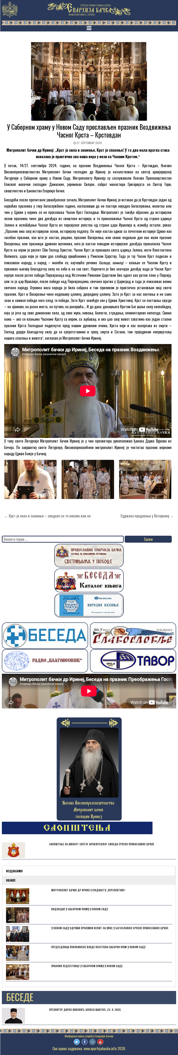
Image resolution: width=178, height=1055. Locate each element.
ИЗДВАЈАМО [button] (14, 871)
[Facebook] (85, 1042)
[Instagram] (92, 1042)
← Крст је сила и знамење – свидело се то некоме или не (47, 516)
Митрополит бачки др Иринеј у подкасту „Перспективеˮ (88, 890)
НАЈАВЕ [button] (11, 880)
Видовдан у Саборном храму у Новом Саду (79, 909)
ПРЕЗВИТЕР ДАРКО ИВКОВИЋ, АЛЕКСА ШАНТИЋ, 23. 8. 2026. (85, 1010)
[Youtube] (100, 1042)
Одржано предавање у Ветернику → (147, 516)
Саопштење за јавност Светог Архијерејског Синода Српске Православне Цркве (101, 844)
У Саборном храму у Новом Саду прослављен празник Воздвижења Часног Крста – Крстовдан (89, 130)
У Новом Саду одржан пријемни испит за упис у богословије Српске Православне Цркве (109, 928)
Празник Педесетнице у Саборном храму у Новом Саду (86, 966)
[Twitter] (77, 1042)
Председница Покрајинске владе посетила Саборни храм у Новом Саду (98, 947)
